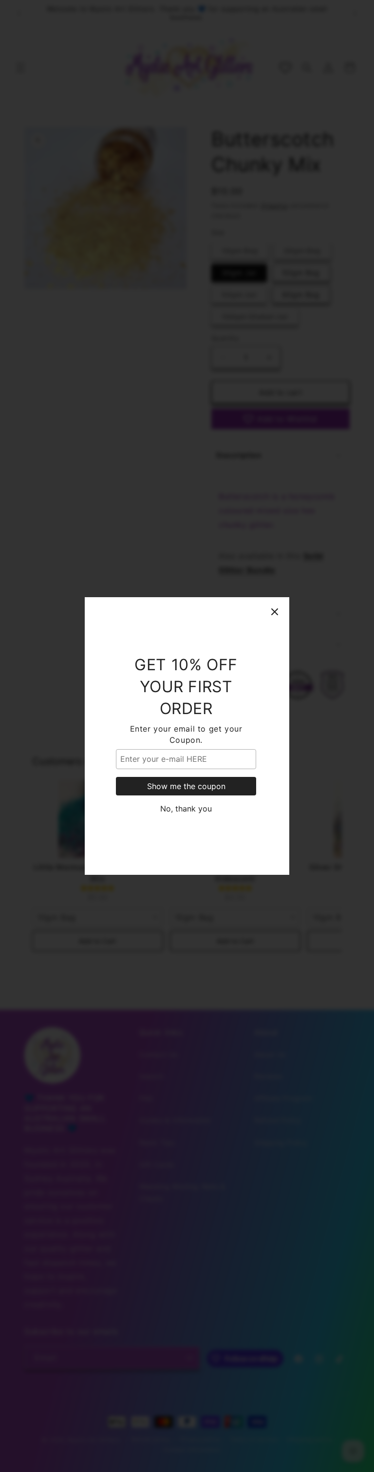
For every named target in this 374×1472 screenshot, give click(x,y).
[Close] (274, 612)
